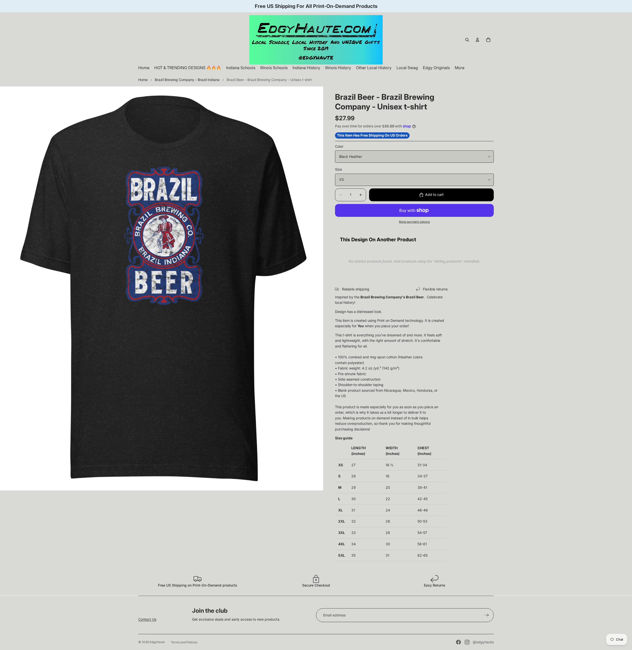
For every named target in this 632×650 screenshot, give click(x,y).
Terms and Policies (184, 642)
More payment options (414, 221)
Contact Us (147, 619)
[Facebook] (458, 642)
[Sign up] (487, 615)
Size (338, 169)
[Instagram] (467, 642)
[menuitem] (459, 68)
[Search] (467, 39)
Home (143, 80)
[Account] (477, 39)
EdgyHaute (157, 642)
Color (339, 146)
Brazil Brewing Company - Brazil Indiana (187, 80)
